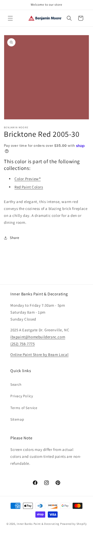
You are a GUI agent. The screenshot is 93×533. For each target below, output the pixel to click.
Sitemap (17, 419)
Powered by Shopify (73, 524)
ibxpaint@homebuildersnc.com (37, 336)
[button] (10, 18)
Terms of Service (23, 407)
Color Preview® (27, 178)
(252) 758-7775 (22, 343)
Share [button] (14, 237)
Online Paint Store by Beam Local (39, 354)
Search (16, 384)
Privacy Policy (21, 396)
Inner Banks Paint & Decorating (38, 524)
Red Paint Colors (28, 187)
